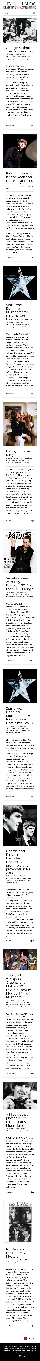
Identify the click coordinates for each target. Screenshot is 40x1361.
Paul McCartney (11, 1006)
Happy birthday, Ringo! (18, 453)
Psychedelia (22, 730)
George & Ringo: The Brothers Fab (19, 49)
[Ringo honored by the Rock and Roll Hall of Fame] (20, 151)
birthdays (24, 460)
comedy (17, 324)
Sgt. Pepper (25, 462)
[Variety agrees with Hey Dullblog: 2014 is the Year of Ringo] (20, 551)
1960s (13, 728)
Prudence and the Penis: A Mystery (17, 1252)
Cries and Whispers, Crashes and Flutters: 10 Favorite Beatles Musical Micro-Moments (19, 986)
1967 (31, 458)
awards (13, 186)
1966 (20, 1002)
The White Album (26, 1262)
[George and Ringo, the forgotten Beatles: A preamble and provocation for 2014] (20, 825)
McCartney (27, 1004)
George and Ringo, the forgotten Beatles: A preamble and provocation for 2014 (18, 862)
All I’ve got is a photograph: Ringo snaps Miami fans (17, 1120)
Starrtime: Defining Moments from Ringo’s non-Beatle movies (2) (19, 312)
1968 (7, 460)
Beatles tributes (20, 186)
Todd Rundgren (10, 596)
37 (33, 941)
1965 (16, 1002)
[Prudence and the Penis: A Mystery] (20, 1222)
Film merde (14, 730)
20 (33, 660)
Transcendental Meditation (24, 596)
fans (16, 1131)
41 (33, 1073)
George (13, 56)
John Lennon (14, 1004)
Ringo (13, 59)
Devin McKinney (13, 54)
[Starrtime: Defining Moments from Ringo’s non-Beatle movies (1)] (20, 686)
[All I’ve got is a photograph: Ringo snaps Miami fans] (20, 1095)
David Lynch (14, 594)
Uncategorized (27, 59)
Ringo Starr (18, 59)
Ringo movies (19, 327)
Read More (9, 125)
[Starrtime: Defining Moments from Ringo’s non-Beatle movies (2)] (20, 283)
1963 (12, 1002)
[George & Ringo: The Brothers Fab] (20, 30)
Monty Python (24, 324)
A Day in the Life (15, 460)
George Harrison (21, 56)
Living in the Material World (21, 880)
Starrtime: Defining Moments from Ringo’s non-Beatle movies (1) (19, 715)
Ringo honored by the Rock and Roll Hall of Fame (19, 177)
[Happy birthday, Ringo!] (20, 424)
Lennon (21, 1004)
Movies (8, 327)
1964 (12, 1131)
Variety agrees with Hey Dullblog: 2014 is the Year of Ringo (19, 583)
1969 (12, 324)
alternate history (24, 728)
